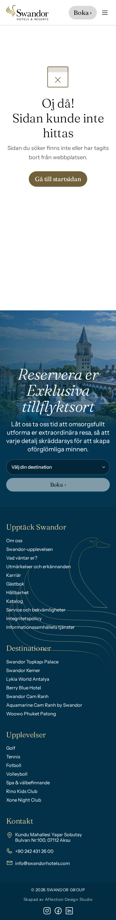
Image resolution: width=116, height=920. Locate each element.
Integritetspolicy (24, 618)
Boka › (58, 484)
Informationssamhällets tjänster (40, 627)
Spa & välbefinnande (28, 783)
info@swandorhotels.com (42, 863)
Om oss (14, 540)
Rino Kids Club (21, 791)
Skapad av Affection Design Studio (58, 899)
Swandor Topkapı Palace (32, 662)
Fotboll (13, 765)
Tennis (13, 757)
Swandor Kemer (23, 670)
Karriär (13, 575)
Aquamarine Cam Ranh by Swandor (44, 705)
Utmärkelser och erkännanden (38, 566)
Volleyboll (17, 774)
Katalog (14, 601)
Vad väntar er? (21, 558)
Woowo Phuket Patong (31, 714)
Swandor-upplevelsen (29, 549)
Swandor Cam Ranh (27, 696)
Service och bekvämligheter (36, 610)
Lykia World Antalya (27, 679)
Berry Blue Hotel (23, 688)
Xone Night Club (23, 800)
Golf (10, 748)
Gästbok (15, 584)
